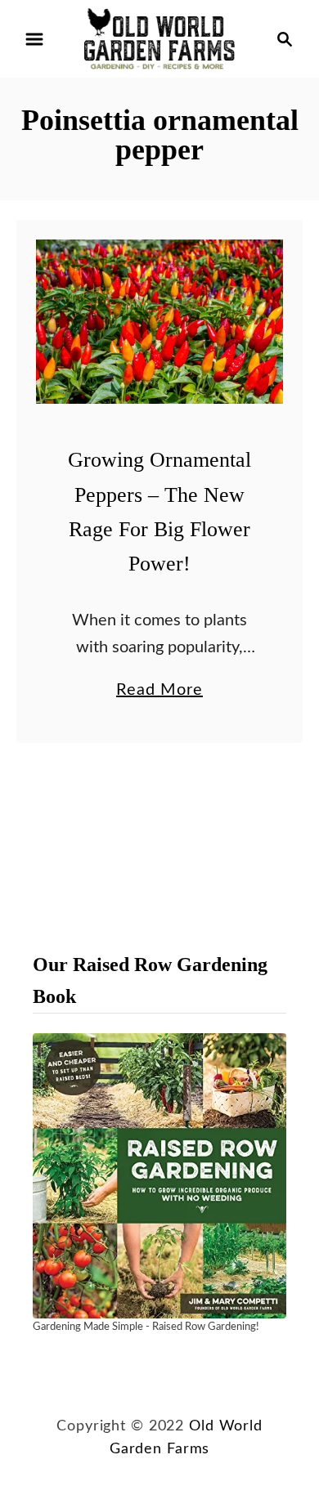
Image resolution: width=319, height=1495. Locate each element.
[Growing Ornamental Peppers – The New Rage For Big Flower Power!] (159, 321)
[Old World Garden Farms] (159, 38)
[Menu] (34, 39)
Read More (159, 692)
